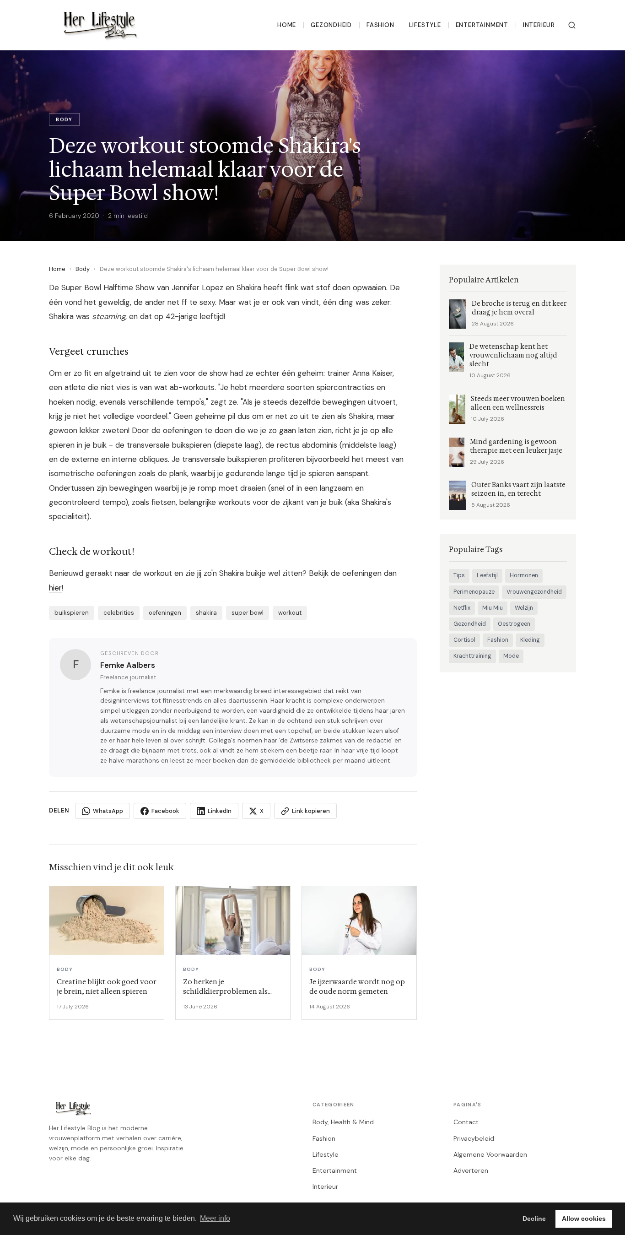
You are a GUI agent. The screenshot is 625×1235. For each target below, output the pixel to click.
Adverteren (470, 1170)
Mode (511, 656)
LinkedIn (220, 811)
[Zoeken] (572, 25)
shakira (206, 613)
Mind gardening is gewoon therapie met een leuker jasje (516, 446)
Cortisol (464, 640)
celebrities (118, 613)
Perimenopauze (474, 592)
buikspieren (71, 613)
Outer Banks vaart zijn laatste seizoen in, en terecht (518, 489)
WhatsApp (108, 811)
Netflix (461, 608)
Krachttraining (472, 656)
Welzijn (524, 608)
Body (82, 269)
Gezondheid (331, 25)
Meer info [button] (215, 1218)
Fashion (380, 25)
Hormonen (524, 575)
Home (286, 25)
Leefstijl (487, 575)
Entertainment (482, 25)
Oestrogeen (514, 624)
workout (290, 613)
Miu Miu (492, 608)
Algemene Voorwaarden (490, 1154)
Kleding (530, 640)
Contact (466, 1122)
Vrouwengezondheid (534, 592)
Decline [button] (534, 1218)
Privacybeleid (473, 1138)
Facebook (165, 811)
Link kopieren (311, 811)
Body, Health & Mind (343, 1122)
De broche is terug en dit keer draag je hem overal (519, 308)
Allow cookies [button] (584, 1218)
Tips (459, 575)
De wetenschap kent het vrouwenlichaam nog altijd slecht (513, 355)
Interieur (539, 25)
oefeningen (165, 613)
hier (55, 588)
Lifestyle (425, 25)
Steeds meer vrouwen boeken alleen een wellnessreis (518, 403)
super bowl (248, 613)
